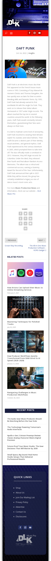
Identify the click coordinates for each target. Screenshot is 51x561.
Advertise (20, 507)
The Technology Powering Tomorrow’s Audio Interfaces (24, 428)
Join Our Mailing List (25, 497)
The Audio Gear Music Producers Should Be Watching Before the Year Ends (24, 420)
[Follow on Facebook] (20, 527)
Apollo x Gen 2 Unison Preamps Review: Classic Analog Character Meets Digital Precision (24, 437)
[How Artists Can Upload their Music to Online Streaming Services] (25, 273)
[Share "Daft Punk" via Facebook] (20, 213)
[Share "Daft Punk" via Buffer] (20, 223)
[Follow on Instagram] (25, 527)
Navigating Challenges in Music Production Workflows (21, 393)
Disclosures (21, 516)
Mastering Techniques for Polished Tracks (23, 323)
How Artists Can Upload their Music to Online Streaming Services (25, 288)
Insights (31, 53)
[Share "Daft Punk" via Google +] (30, 213)
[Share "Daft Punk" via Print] (25, 228)
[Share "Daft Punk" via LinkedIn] (30, 218)
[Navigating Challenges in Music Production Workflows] (25, 378)
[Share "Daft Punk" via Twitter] (25, 213)
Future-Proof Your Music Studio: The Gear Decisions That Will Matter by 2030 (25, 447)
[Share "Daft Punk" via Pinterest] (25, 218)
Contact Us (21, 511)
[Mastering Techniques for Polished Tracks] (25, 307)
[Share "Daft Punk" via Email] (30, 223)
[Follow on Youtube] (30, 527)
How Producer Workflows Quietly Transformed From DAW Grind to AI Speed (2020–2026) (23, 358)
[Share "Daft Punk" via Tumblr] (20, 218)
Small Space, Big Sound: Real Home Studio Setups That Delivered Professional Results (22, 456)
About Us (20, 492)
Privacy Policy (22, 502)
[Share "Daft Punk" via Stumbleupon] (25, 223)
